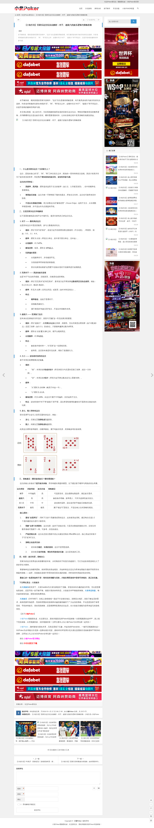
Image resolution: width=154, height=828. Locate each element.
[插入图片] (98, 788)
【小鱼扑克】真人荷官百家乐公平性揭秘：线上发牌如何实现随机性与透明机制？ (127, 180)
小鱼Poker (24, 619)
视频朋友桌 (121, 2)
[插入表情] (94, 788)
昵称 (20, 788)
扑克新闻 (88, 8)
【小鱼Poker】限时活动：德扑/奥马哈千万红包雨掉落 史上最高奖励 (128, 159)
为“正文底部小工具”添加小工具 (58, 750)
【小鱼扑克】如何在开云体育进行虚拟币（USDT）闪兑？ (127, 231)
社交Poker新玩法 (110, 2)
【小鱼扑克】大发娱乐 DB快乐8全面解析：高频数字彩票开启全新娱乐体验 (128, 190)
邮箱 (20, 794)
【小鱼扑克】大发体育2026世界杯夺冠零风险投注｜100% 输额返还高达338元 (127, 169)
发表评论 (92, 20)
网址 (19, 799)
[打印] (83, 19)
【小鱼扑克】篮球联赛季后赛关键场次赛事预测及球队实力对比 (127, 200)
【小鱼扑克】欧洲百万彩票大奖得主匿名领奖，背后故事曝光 (127, 252)
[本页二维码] (151, 820)
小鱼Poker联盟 (128, 8)
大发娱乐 (35, 582)
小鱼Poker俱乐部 (133, 2)
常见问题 (116, 8)
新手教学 (107, 8)
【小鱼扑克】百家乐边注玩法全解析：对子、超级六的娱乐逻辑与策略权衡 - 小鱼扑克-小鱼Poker (65, 714)
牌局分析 (98, 8)
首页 (80, 8)
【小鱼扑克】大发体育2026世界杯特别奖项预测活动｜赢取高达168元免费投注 (127, 211)
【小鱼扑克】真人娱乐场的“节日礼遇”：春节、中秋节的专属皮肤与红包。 (127, 221)
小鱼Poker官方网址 (32, 639)
